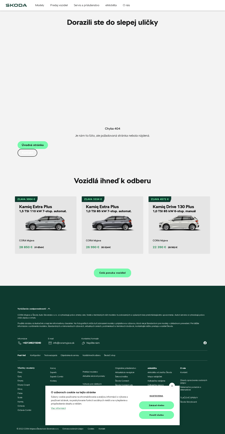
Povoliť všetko (156, 415)
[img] (16, 5)
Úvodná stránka (33, 145)
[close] (172, 386)
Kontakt (27, 152)
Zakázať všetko (156, 405)
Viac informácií (58, 408)
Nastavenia (156, 395)
